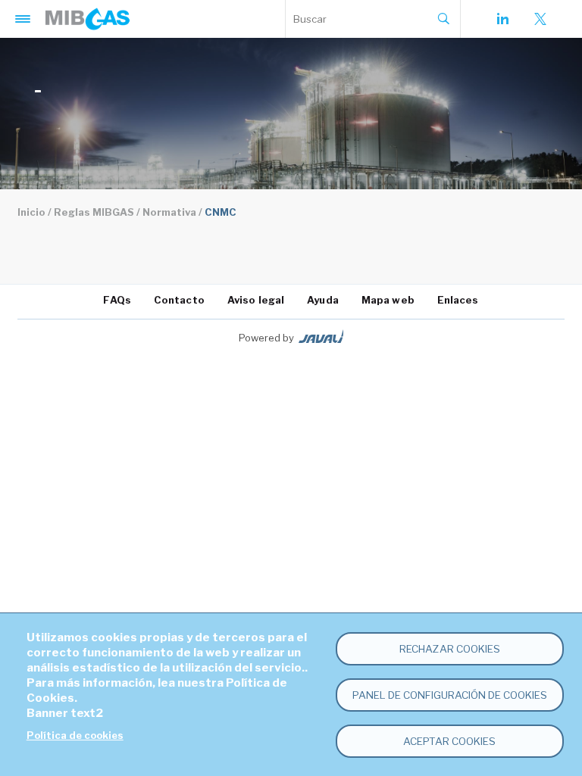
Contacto (179, 300)
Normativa (169, 212)
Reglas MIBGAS (94, 212)
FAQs (116, 300)
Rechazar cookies (449, 649)
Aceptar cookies (449, 741)
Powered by (266, 338)
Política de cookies (75, 735)
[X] (540, 19)
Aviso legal (255, 300)
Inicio (31, 212)
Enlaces (458, 300)
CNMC (220, 212)
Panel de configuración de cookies (449, 695)
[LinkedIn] (502, 19)
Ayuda (323, 300)
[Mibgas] (87, 19)
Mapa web (388, 300)
